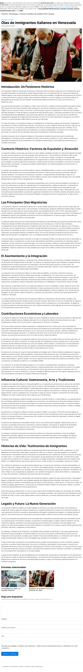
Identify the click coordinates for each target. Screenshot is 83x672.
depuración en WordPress (63, 7)
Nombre (4, 619)
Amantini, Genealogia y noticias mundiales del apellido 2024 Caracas (27, 14)
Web (2, 636)
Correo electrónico (8, 627)
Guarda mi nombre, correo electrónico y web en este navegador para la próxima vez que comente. (40, 647)
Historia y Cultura (7, 19)
